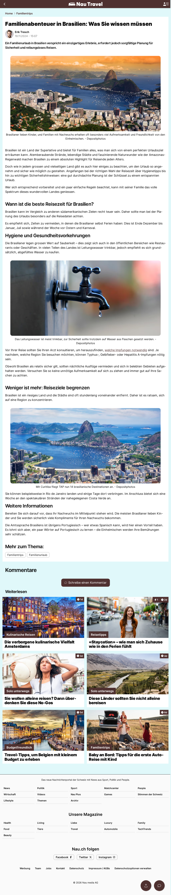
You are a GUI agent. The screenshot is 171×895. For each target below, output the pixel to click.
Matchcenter (111, 788)
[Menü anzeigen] (166, 4)
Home (9, 13)
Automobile (111, 829)
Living (40, 822)
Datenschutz (76, 868)
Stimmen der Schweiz (150, 794)
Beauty (8, 835)
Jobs (48, 868)
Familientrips (24, 13)
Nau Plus (76, 794)
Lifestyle (8, 800)
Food (6, 829)
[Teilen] (146, 885)
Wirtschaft (10, 794)
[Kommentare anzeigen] (159, 885)
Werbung (25, 868)
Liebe (74, 822)
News (7, 788)
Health (7, 822)
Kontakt (60, 868)
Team (38, 868)
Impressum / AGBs (99, 868)
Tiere (40, 829)
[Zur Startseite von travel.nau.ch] (85, 4)
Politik (40, 788)
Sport (74, 788)
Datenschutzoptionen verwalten (133, 868)
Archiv (74, 800)
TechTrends (144, 829)
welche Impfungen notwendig (126, 350)
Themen (42, 800)
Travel (74, 829)
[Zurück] (4, 4)
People (142, 788)
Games (108, 794)
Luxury (108, 822)
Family (141, 822)
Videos (41, 794)
